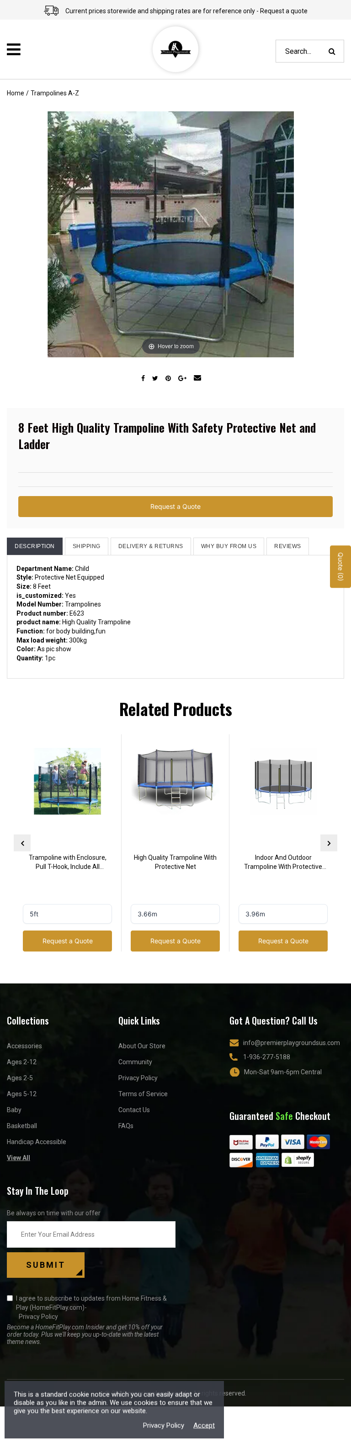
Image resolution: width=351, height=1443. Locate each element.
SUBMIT (45, 1265)
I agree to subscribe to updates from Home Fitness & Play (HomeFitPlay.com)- (91, 1307)
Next (328, 843)
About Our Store (141, 1046)
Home (15, 93)
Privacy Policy (138, 1078)
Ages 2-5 (20, 1078)
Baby (14, 1110)
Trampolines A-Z (55, 93)
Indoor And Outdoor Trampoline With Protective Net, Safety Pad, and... (283, 863)
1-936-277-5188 (266, 1057)
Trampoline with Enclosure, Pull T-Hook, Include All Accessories (67, 863)
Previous (22, 843)
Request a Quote (175, 506)
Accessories (24, 1046)
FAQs (125, 1125)
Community (135, 1062)
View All (18, 1157)
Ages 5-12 (22, 1094)
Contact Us (134, 1110)
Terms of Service (143, 1094)
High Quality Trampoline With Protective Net (175, 862)
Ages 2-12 (22, 1062)
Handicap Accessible (36, 1141)
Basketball (22, 1125)
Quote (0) (341, 567)
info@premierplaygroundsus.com (291, 1042)
